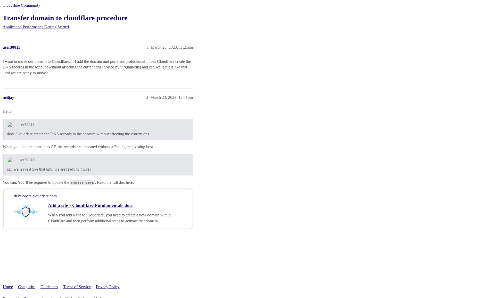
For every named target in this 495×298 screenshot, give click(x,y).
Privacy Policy (108, 287)
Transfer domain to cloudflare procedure (65, 18)
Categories (26, 287)
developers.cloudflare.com (35, 196)
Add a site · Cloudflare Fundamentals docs (90, 205)
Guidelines (49, 287)
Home (8, 287)
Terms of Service (77, 287)
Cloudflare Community (21, 5)
